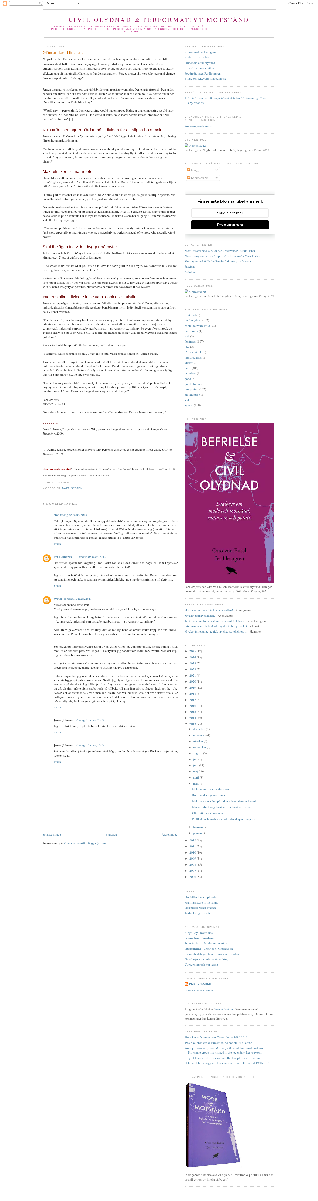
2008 (193, 864)
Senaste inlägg (52, 834)
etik (187, 336)
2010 (193, 852)
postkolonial (193, 384)
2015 (193, 712)
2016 (193, 706)
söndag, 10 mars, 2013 (78, 598)
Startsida (111, 834)
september (200, 747)
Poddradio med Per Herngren (203, 73)
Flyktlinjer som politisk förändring (206, 959)
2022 (193, 669)
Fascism (190, 266)
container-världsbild (197, 325)
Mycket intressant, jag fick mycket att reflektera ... (216, 631)
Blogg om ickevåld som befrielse (205, 78)
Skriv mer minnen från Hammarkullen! (209, 610)
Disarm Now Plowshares (200, 938)
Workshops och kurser (198, 126)
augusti (198, 753)
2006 (193, 876)
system (76, 488)
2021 (193, 675)
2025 (193, 651)
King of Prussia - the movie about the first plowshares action (222, 1058)
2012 (193, 840)
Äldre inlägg (170, 834)
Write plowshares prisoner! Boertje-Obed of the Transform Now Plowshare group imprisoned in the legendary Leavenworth (224, 1050)
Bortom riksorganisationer (208, 795)
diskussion (191, 331)
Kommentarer (199, 178)
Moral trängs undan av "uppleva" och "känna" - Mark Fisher (222, 256)
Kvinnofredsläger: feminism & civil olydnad (212, 954)
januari (198, 833)
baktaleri (190, 315)
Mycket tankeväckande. (200, 615)
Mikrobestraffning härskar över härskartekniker (221, 807)
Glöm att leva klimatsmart (65, 52)
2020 (193, 681)
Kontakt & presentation (199, 68)
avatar (58, 598)
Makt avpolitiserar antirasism (210, 789)
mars (196, 783)
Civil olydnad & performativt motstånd (159, 20)
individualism (193, 357)
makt (65, 488)
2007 (193, 870)
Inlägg (194, 170)
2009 (193, 858)
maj (196, 771)
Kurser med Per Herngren (200, 52)
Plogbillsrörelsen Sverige (200, 907)
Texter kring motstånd (198, 913)
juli (195, 759)
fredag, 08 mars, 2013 (73, 515)
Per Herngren (63, 556)
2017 (193, 699)
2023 (193, 663)
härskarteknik (193, 352)
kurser (188, 363)
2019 (193, 687)
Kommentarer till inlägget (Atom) (85, 843)
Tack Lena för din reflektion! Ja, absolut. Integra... (216, 621)
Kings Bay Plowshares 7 (200, 933)
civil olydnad (193, 320)
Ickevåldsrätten (224, 1009)
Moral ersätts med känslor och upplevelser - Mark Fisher (220, 250)
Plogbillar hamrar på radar (201, 897)
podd (188, 379)
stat (187, 400)
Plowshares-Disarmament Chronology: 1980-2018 (216, 1037)
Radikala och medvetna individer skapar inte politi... (225, 819)
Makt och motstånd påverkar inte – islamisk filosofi (224, 801)
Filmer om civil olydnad (200, 63)
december (199, 729)
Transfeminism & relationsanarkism (207, 943)
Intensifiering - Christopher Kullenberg (209, 948)
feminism (190, 341)
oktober (198, 741)
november (199, 735)
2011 (193, 846)
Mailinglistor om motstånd (201, 902)
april (196, 777)
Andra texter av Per (197, 57)
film (187, 347)
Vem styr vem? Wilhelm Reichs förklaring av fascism (218, 261)
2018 (193, 693)
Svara (57, 543)
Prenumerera (230, 224)
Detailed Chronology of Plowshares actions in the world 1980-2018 (227, 1063)
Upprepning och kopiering (201, 964)
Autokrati (191, 272)
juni (196, 765)
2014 (193, 718)
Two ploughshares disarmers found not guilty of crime (218, 1043)
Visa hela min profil (200, 990)
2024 (193, 657)
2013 (193, 724)
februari (198, 827)
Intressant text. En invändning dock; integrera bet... (217, 626)
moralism (190, 373)
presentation (192, 394)
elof (56, 514)
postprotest (192, 389)
